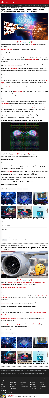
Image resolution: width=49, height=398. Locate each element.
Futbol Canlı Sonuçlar (24, 386)
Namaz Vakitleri (36, 5)
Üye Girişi (2, 380)
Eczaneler (44, 5)
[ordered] (17, 240)
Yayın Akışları (27, 5)
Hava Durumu (11, 5)
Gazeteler (32, 380)
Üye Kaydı (2, 382)
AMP (41, 388)
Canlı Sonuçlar (23, 382)
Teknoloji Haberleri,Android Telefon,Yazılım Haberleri (10, 7)
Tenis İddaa (42, 384)
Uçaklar (13, 333)
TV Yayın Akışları (33, 388)
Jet (2, 333)
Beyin (7, 188)
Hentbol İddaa (13, 384)
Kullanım (25, 188)
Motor (7, 333)
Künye (2, 384)
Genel (22, 7)
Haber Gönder (32, 384)
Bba (2, 188)
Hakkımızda (3, 386)
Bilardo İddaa (12, 386)
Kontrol (19, 188)
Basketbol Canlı (43, 386)
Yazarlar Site (42, 382)
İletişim (2, 388)
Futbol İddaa (12, 380)
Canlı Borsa (19, 5)
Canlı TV (4, 5)
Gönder (4, 239)
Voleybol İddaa (13, 388)
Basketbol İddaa (13, 382)
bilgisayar (13, 188)
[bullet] (18, 240)
